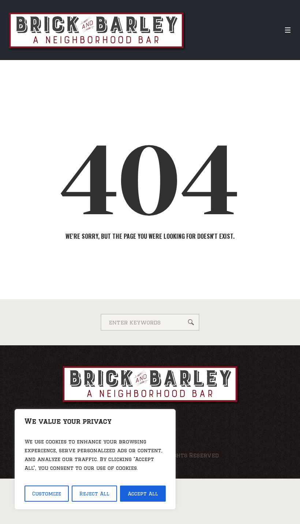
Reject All (94, 494)
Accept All (143, 494)
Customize (46, 494)
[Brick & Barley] (150, 384)
